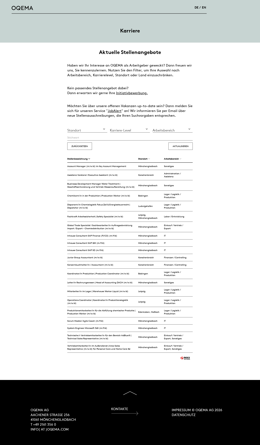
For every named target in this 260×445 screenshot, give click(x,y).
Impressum (181, 410)
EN (204, 7)
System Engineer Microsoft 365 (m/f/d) (87, 328)
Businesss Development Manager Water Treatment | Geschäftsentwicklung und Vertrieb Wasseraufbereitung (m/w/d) (101, 185)
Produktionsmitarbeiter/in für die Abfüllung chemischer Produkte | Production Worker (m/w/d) (101, 312)
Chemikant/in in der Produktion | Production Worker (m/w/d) (98, 195)
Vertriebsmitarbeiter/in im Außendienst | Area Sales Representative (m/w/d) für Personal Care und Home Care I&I (98, 347)
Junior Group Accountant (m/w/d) (85, 257)
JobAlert (114, 111)
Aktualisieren (180, 146)
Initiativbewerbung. (132, 93)
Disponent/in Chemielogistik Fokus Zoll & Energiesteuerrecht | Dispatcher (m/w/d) (98, 206)
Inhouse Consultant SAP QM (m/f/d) (86, 243)
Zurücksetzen (80, 146)
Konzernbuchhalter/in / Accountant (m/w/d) (90, 264)
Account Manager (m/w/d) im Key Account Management (96, 166)
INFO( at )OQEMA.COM (50, 429)
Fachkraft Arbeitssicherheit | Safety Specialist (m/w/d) (95, 216)
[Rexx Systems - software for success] (185, 358)
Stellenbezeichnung (77, 158)
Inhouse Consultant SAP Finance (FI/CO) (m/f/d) (92, 235)
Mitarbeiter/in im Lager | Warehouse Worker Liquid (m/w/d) (97, 291)
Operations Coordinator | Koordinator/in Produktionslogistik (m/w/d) (97, 302)
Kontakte (119, 409)
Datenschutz (184, 415)
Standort (142, 158)
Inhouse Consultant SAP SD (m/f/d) (85, 250)
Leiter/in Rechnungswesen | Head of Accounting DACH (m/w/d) (100, 282)
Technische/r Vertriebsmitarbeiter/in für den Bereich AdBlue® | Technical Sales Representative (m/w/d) (99, 337)
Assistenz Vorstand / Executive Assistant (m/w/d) (92, 175)
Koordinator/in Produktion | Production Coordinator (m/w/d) (98, 273)
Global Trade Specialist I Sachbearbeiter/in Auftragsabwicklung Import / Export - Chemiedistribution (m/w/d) (99, 227)
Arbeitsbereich (171, 158)
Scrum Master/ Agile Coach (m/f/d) (85, 321)
